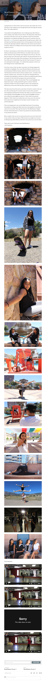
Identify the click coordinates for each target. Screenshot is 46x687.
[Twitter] (34, 673)
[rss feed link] (41, 673)
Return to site (6, 2)
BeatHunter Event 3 (30, 669)
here (10, 40)
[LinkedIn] (36, 673)
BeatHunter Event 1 (10, 669)
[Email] (39, 673)
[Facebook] (31, 673)
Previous (7, 667)
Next (25, 667)
